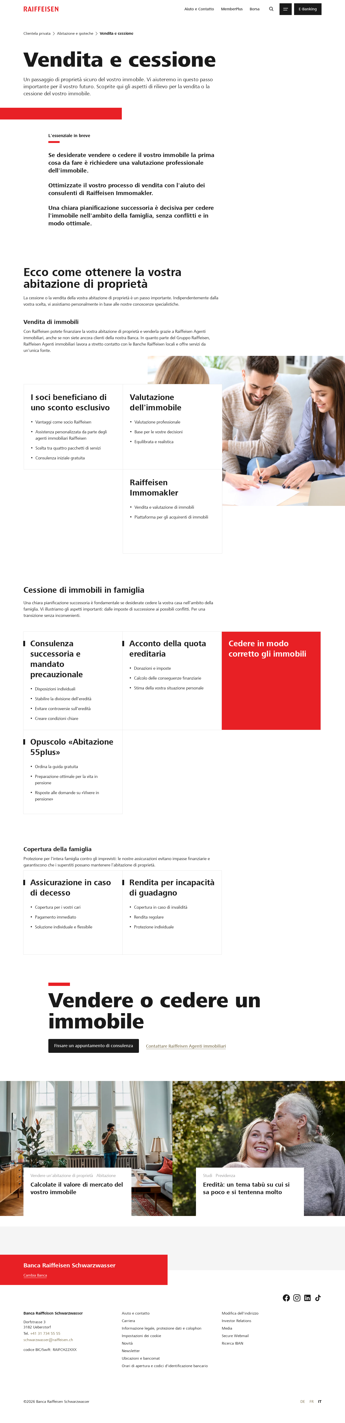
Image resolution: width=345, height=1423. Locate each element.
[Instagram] (296, 1297)
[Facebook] (286, 1297)
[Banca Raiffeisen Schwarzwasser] (41, 9)
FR (312, 1401)
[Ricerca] (271, 9)
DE (302, 1401)
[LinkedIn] (307, 1297)
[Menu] (286, 9)
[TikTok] (318, 1297)
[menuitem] (199, 9)
